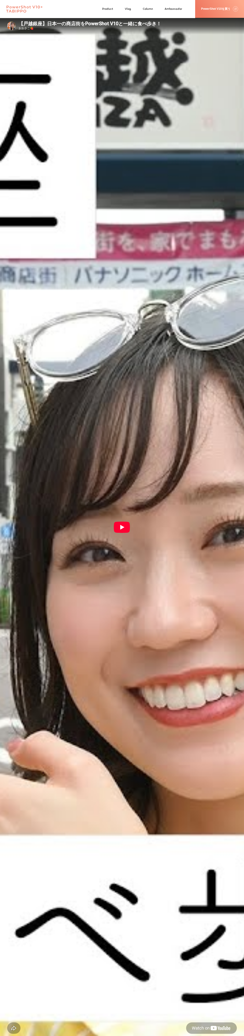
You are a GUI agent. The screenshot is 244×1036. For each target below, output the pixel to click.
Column (148, 9)
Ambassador (173, 9)
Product (107, 9)
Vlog (128, 9)
